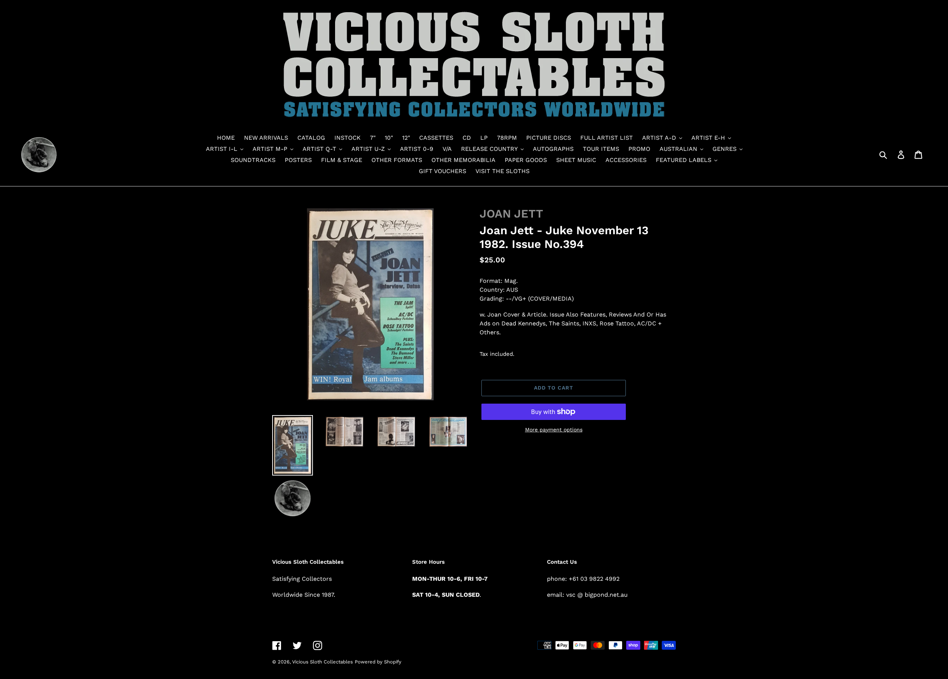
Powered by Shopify (378, 662)
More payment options (554, 430)
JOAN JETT (511, 214)
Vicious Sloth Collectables (322, 662)
